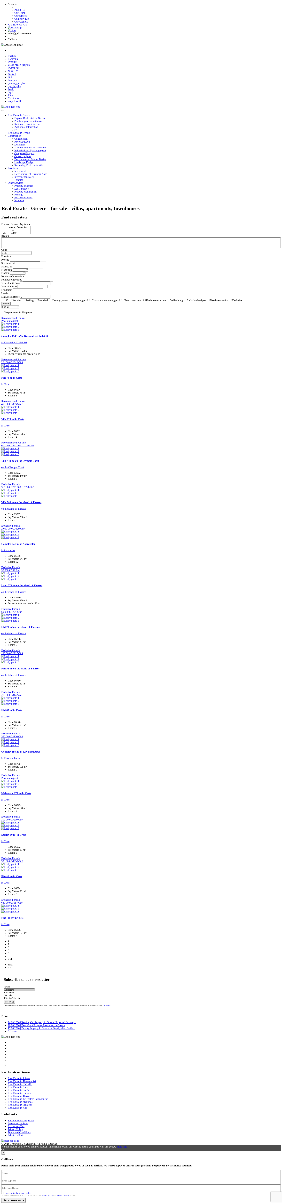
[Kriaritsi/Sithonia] (19, 998)
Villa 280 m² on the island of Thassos (21, 502)
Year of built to (9, 286)
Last (10, 967)
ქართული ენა (16, 83)
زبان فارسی (14, 86)
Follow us (9, 1002)
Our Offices (20, 15)
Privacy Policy (107, 1005)
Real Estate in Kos (17, 1107)
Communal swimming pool (106, 300)
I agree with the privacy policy (18, 1193)
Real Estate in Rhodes (19, 1093)
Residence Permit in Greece (28, 124)
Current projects (22, 156)
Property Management (25, 191)
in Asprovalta (8, 550)
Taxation (18, 179)
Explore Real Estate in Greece (29, 118)
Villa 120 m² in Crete (12, 419)
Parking (30, 300)
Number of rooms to (11, 279)
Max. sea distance (10, 296)
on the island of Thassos (13, 508)
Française (13, 80)
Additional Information (26, 127)
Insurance (19, 200)
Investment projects (24, 177)
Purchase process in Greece (28, 121)
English (12, 56)
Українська (14, 98)
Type (4, 233)
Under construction (156, 300)
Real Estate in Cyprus (19, 132)
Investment (13, 168)
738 (10, 959)
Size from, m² (8, 263)
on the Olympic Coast (12, 467)
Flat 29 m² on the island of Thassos (20, 627)
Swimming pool (79, 300)
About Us (19, 9)
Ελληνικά (13, 58)
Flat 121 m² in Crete (12, 917)
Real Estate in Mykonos (20, 1101)
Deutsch (12, 74)
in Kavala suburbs (10, 758)
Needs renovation (219, 300)
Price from (6, 256)
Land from (6, 290)
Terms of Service (62, 1195)
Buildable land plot (196, 300)
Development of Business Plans (30, 174)
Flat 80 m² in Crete (11, 876)
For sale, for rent (9, 224)
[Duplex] (19, 233)
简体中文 (13, 71)
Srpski (11, 92)
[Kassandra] (19, 992)
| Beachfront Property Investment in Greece (36, 1025)
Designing (19, 144)
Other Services (15, 182)
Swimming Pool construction (29, 165)
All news (12, 1031)
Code (4, 249)
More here (122, 1146)
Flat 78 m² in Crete (11, 377)
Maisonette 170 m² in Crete (16, 793)
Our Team (19, 12)
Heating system (60, 300)
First (10, 964)
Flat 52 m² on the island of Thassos (20, 668)
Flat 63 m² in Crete (11, 710)
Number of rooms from (13, 276)
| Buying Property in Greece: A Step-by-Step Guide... (41, 1028)
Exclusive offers (16, 1126)
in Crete (5, 384)
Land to (5, 293)
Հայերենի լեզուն (19, 65)
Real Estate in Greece (19, 115)
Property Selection (23, 185)
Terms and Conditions (19, 1132)
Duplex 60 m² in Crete (13, 834)
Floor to (5, 273)
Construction (14, 135)
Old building (176, 300)
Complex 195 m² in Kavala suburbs (20, 751)
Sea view (17, 300)
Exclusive (237, 300)
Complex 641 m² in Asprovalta (18, 544)
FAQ (17, 129)
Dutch (11, 77)
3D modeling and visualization (30, 147)
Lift (6, 300)
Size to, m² (6, 266)
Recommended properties (21, 1120)
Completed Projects (24, 153)
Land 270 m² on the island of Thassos (21, 585)
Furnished (43, 300)
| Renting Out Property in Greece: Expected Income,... (42, 1022)
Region (5, 235)
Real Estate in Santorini (20, 1104)
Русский (12, 61)
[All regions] (19, 990)
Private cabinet (15, 1135)
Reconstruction (22, 141)
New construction (133, 300)
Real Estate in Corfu (18, 1090)
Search (6, 303)
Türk (10, 95)
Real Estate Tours (23, 197)
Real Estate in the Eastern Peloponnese (28, 1099)
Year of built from (10, 283)
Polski (11, 89)
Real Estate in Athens (19, 1078)
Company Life (21, 18)
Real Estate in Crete (18, 1087)
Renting (18, 194)
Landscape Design (23, 162)
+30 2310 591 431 (17, 24)
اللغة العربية (14, 101)
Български (13, 67)
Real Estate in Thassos (19, 1096)
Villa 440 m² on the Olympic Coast (20, 460)
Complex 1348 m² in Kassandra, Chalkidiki (25, 336)
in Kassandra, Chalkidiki (14, 342)
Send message (13, 1200)
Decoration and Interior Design (30, 159)
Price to (5, 259)
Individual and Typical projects (30, 150)
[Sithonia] (19, 995)
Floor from (6, 269)
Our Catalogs (21, 21)
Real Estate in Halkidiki (20, 1084)
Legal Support (21, 188)
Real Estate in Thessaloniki (22, 1081)
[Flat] (19, 230)
